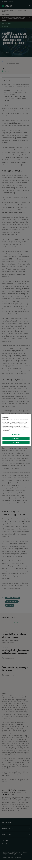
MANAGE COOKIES (16, 434)
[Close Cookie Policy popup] (29, 415)
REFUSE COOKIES (16, 438)
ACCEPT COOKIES (16, 442)
